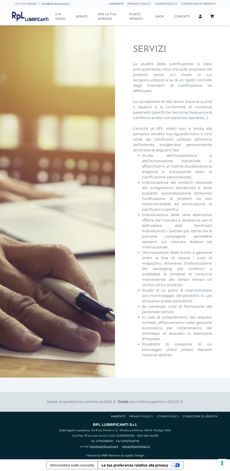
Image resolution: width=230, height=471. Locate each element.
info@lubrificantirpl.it (55, 3)
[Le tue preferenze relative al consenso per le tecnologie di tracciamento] (222, 463)
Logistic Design (134, 455)
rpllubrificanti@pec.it (136, 446)
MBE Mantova (111, 455)
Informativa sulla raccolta (72, 465)
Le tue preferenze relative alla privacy (135, 465)
